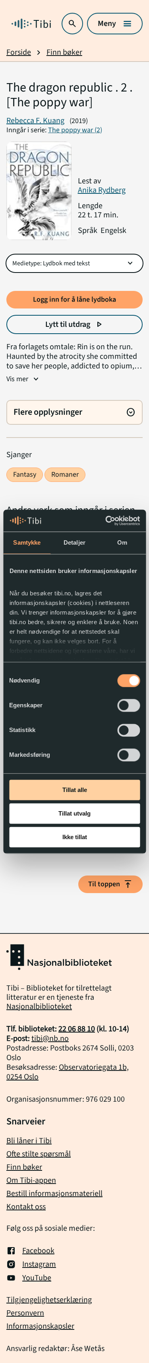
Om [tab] (122, 542)
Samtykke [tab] (27, 542)
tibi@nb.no (50, 1038)
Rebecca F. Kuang (35, 120)
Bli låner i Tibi (29, 1140)
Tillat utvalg (74, 813)
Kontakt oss (26, 1206)
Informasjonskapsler (40, 1326)
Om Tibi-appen (31, 1180)
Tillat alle (74, 789)
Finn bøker (64, 52)
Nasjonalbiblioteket (39, 1006)
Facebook (38, 1251)
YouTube (36, 1278)
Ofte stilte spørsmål (38, 1154)
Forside (18, 52)
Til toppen (110, 884)
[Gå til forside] (31, 24)
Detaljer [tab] (74, 542)
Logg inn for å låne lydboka (74, 299)
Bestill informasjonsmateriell (54, 1193)
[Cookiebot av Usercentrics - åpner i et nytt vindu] (106, 520)
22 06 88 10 (76, 1029)
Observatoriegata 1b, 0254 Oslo (67, 1072)
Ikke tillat (74, 837)
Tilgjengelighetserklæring (49, 1300)
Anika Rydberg (102, 190)
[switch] (128, 705)
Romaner (65, 475)
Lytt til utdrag (74, 324)
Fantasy (24, 475)
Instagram (39, 1264)
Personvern (25, 1313)
